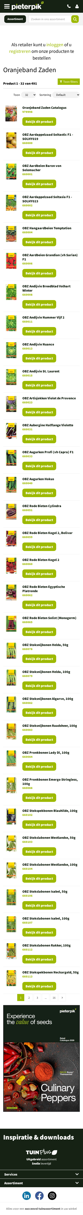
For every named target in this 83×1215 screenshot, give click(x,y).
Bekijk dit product (39, 121)
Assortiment (15, 19)
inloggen (54, 45)
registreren (20, 51)
